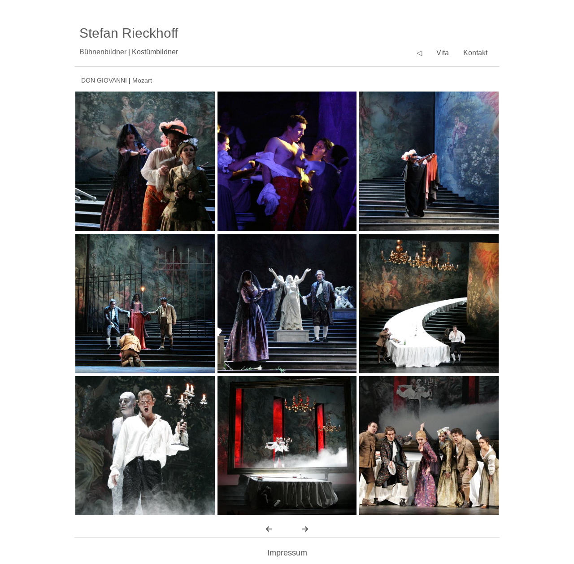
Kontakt (475, 53)
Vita (442, 53)
